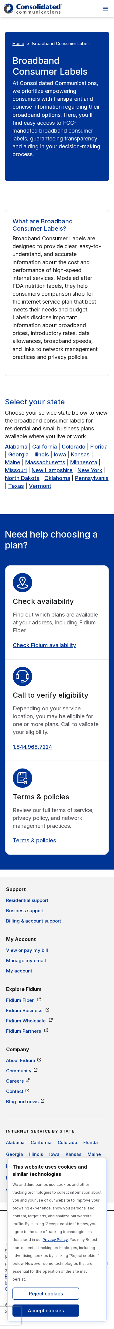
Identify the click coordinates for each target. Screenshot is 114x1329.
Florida (99, 446)
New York (90, 470)
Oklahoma (57, 478)
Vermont (40, 486)
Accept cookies (46, 1311)
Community (19, 1071)
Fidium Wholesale (26, 1021)
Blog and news (22, 1101)
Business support (25, 910)
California (44, 446)
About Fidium (20, 1060)
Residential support (27, 900)
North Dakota (22, 478)
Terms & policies (34, 840)
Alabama (16, 446)
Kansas (80, 454)
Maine (12, 462)
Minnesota (83, 462)
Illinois (41, 454)
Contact (14, 1091)
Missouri (16, 470)
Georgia (18, 454)
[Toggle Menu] (105, 8)
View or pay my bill (27, 950)
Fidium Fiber (20, 1000)
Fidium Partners (24, 1031)
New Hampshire (52, 470)
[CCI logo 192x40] (33, 8)
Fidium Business (24, 1010)
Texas (16, 486)
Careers (15, 1081)
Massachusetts (45, 462)
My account (19, 971)
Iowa (60, 454)
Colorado (73, 446)
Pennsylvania (92, 478)
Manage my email (26, 960)
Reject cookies (46, 1294)
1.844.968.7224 (32, 747)
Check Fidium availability (44, 645)
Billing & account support (33, 921)
